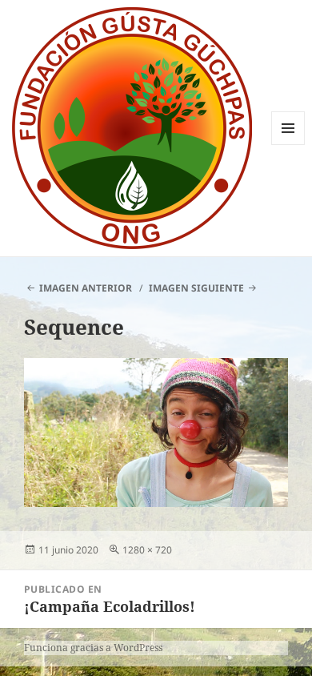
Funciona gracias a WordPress (93, 647)
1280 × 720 (147, 550)
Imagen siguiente (196, 288)
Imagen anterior (85, 288)
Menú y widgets (288, 144)
